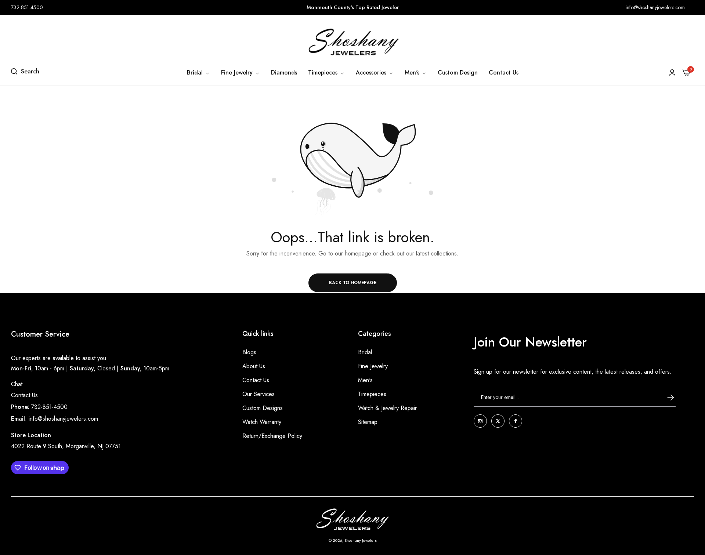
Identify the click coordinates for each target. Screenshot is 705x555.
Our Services (258, 394)
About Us (253, 366)
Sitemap (367, 422)
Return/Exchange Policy (272, 436)
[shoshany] (352, 42)
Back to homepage (352, 282)
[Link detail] (480, 421)
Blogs (249, 352)
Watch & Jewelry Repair (387, 408)
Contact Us (24, 395)
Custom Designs (262, 408)
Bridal (365, 352)
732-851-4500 (49, 407)
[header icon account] (672, 73)
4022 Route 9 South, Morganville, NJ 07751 (66, 446)
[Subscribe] (663, 397)
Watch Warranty (261, 422)
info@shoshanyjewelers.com (63, 418)
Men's (365, 380)
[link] (198, 72)
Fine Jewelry (373, 366)
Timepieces (372, 394)
